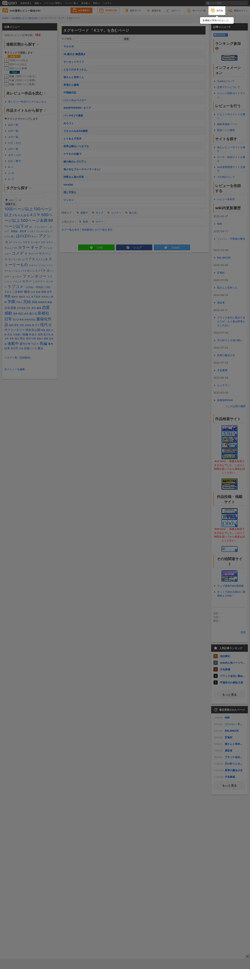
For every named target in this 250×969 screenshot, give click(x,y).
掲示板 (220, 10)
